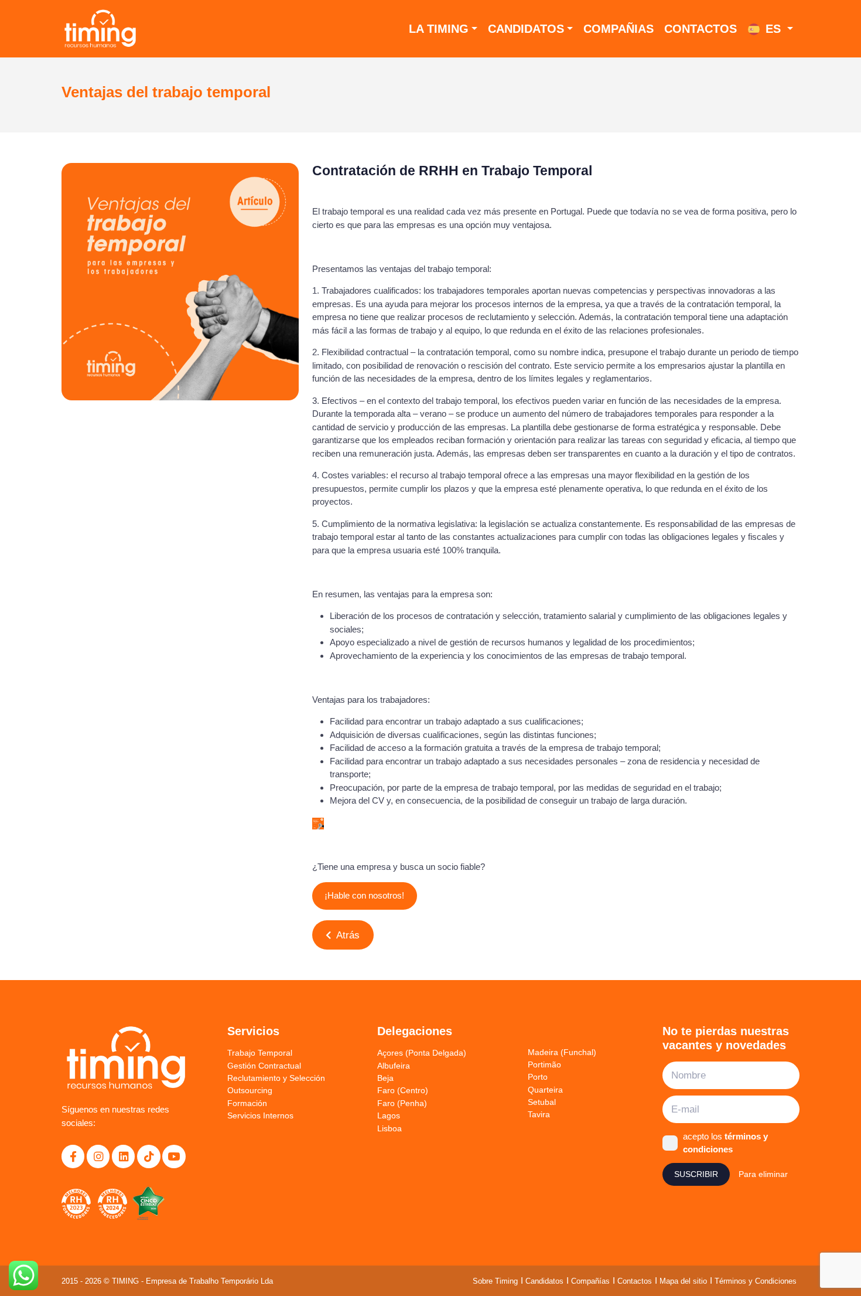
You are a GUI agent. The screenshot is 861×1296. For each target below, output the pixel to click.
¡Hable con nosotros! (364, 895)
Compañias (618, 28)
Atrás (347, 935)
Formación (247, 1103)
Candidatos (526, 28)
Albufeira (393, 1065)
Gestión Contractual (264, 1065)
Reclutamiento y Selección (276, 1078)
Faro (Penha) (402, 1103)
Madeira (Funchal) (562, 1052)
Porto (538, 1076)
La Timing (439, 28)
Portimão (544, 1064)
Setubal (542, 1102)
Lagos (388, 1115)
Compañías (590, 1281)
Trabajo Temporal (259, 1052)
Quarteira (545, 1089)
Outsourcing (249, 1090)
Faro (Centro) (402, 1090)
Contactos (700, 28)
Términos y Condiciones (756, 1281)
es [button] (773, 28)
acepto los (725, 1143)
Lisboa (389, 1128)
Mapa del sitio (683, 1281)
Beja (385, 1078)
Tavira (539, 1114)
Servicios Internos (260, 1115)
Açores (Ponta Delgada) (421, 1052)
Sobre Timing (495, 1281)
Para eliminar (763, 1174)
